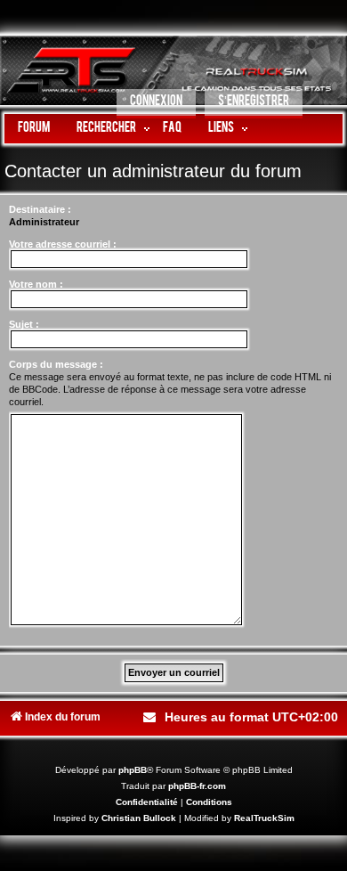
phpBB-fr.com (197, 786)
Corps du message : (56, 364)
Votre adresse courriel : (63, 244)
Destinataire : (40, 209)
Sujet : (24, 324)
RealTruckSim (264, 818)
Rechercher (106, 128)
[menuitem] (156, 103)
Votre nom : (36, 284)
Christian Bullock (138, 818)
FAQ (172, 128)
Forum (34, 128)
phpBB (132, 770)
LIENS (221, 128)
